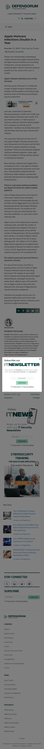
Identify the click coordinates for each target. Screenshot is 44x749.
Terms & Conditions (28, 386)
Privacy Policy (17, 386)
